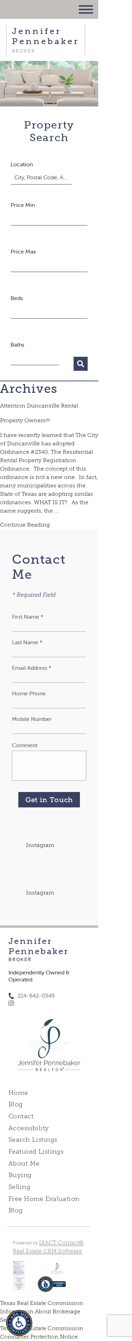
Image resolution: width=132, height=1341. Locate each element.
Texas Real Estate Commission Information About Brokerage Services (41, 1311)
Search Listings (32, 1140)
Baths (17, 344)
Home (18, 1093)
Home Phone (29, 693)
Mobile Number (32, 718)
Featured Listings (35, 1151)
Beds (17, 297)
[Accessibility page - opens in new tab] (52, 1287)
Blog (15, 1104)
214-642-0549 (36, 995)
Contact (20, 1116)
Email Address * (31, 667)
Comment (24, 745)
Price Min (23, 204)
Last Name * (27, 642)
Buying (20, 1175)
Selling (19, 1187)
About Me (23, 1163)
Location (22, 164)
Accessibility (28, 1128)
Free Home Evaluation (43, 1199)
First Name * (27, 616)
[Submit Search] (81, 364)
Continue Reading (25, 524)
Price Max (23, 251)
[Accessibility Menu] (19, 1323)
